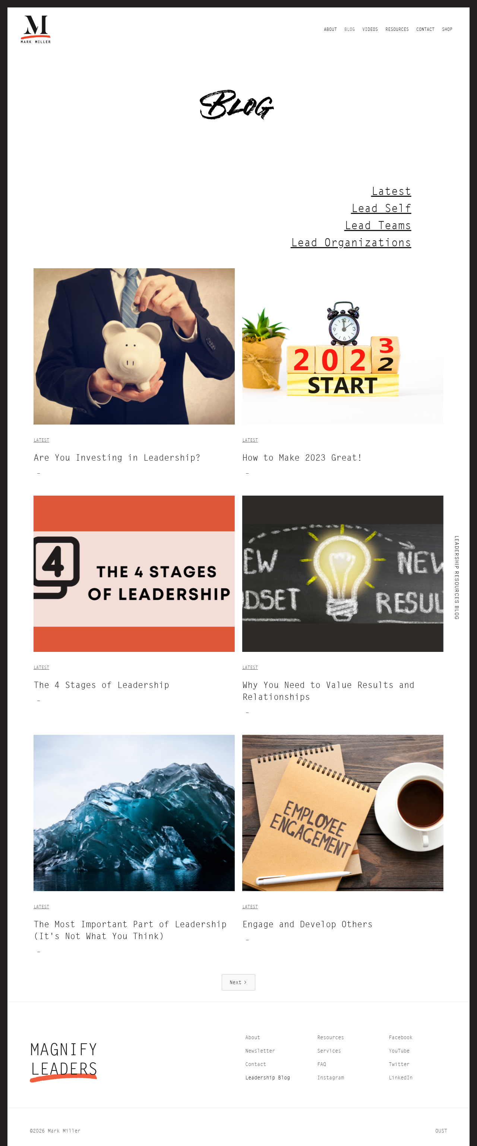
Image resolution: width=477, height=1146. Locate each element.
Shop (447, 29)
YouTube (399, 1050)
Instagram (330, 1077)
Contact (425, 29)
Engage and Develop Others (307, 924)
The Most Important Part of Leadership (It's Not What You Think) (130, 930)
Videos (370, 29)
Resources (397, 29)
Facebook (401, 1037)
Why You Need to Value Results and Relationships (328, 690)
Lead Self (381, 208)
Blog (349, 29)
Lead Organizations (351, 242)
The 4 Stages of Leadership (101, 684)
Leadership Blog (267, 1077)
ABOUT (330, 29)
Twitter (399, 1064)
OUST (441, 1130)
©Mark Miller (55, 1130)
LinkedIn (401, 1077)
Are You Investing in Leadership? (117, 457)
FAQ (321, 1064)
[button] (397, 29)
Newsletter (260, 1050)
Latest (391, 191)
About (252, 1037)
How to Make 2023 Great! (302, 457)
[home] (36, 29)
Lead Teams (377, 225)
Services (329, 1050)
